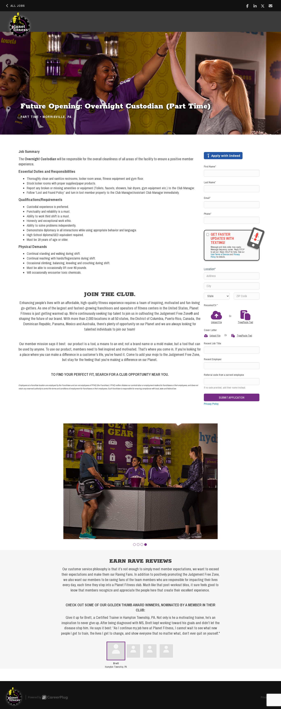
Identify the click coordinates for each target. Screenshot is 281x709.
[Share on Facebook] (247, 6)
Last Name (210, 182)
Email (207, 198)
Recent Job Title (212, 343)
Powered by (34, 697)
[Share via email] (270, 6)
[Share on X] (262, 6)
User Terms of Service (220, 254)
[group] (140, 481)
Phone (207, 214)
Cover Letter (210, 330)
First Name (210, 166)
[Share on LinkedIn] (255, 6)
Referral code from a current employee (224, 375)
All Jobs (17, 6)
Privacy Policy (211, 404)
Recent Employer (213, 359)
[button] (134, 544)
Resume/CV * (211, 305)
